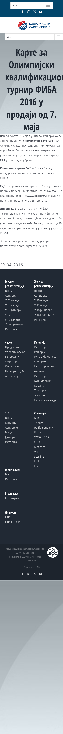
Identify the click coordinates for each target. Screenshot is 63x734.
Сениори (11, 295)
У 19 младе (41, 305)
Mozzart (39, 447)
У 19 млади (12, 305)
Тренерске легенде (41, 393)
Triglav (38, 423)
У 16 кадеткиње (44, 315)
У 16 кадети (12, 320)
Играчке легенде (45, 400)
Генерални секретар (12, 359)
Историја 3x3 (42, 376)
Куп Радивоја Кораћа (42, 383)
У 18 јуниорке (43, 310)
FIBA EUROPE (13, 522)
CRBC (37, 442)
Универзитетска (15, 324)
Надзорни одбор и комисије (16, 373)
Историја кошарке (40, 349)
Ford (37, 466)
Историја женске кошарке (45, 359)
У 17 (7, 315)
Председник (13, 347)
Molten (38, 461)
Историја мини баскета (44, 368)
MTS (37, 418)
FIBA (7, 517)
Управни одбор (15, 352)
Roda (37, 432)
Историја (11, 329)
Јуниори (10, 437)
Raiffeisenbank (43, 427)
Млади (9, 432)
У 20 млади (12, 300)
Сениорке (40, 295)
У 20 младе (41, 300)
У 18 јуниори (13, 310)
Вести (9, 291)
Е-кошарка (12, 498)
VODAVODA (41, 437)
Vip (36, 452)
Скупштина (12, 366)
